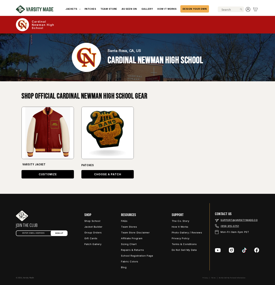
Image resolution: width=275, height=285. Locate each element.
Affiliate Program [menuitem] (131, 238)
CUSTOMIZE (48, 174)
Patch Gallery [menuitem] (93, 244)
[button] (72, 9)
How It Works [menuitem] (180, 226)
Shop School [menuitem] (92, 220)
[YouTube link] (218, 250)
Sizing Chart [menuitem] (129, 244)
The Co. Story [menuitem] (180, 220)
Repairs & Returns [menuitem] (132, 249)
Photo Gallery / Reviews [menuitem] (187, 232)
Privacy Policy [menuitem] (181, 238)
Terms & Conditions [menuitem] (184, 244)
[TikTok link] (244, 250)
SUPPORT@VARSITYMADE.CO (239, 219)
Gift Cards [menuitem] (90, 238)
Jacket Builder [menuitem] (93, 226)
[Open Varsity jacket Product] (48, 133)
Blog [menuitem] (123, 267)
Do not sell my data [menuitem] (184, 249)
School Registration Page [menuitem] (137, 255)
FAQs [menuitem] (124, 220)
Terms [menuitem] (213, 278)
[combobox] (231, 9)
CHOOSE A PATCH (107, 174)
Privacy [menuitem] (205, 278)
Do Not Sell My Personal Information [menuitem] (232, 278)
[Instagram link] (231, 250)
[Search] (241, 9)
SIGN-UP (59, 233)
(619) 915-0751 (230, 225)
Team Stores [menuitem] (129, 226)
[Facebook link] (256, 250)
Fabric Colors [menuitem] (129, 261)
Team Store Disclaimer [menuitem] (135, 232)
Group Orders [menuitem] (93, 232)
